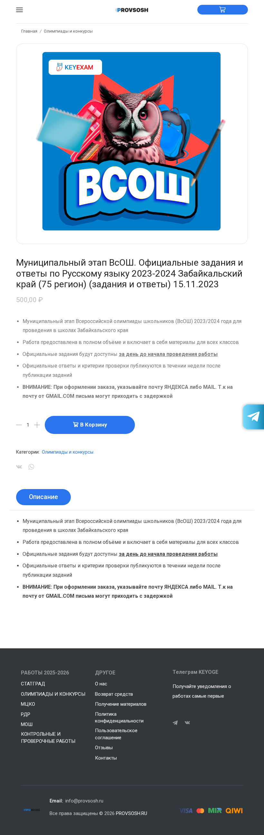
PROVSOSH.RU (131, 813)
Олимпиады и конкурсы (68, 31)
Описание (43, 497)
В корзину (93, 424)
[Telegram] (175, 722)
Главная (29, 31)
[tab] (43, 497)
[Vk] (187, 722)
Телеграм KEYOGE (195, 672)
